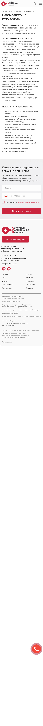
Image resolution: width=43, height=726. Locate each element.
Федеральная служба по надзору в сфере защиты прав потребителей (13, 297)
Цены (4, 278)
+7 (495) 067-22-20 (8, 255)
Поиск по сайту (7, 342)
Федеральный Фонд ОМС (10, 313)
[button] (15, 239)
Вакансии (29, 288)
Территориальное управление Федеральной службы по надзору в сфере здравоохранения (17, 306)
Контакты (29, 278)
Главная (4, 11)
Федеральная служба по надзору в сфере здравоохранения (21, 316)
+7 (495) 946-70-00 (8, 246)
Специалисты (7, 285)
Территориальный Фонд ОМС (11, 301)
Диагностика (7, 288)
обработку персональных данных (28, 202)
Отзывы (29, 274)
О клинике (30, 281)
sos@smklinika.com (9, 264)
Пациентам (30, 285)
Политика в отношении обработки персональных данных (20, 330)
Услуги (11, 11)
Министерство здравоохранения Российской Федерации (20, 310)
